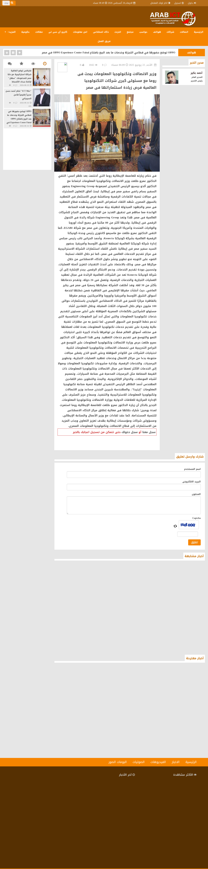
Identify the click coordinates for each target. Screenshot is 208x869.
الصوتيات (139, 762)
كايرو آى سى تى (57, 32)
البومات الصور (118, 762)
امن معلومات (80, 32)
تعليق (194, 542)
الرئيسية (198, 32)
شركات (170, 32)
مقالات (39, 32)
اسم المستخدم (192, 469)
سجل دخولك (130, 432)
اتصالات (184, 32)
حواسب (143, 32)
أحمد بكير (196, 72)
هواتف (157, 32)
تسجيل (177, 3)
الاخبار (176, 762)
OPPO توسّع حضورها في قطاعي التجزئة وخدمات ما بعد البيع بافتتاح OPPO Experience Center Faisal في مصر (108, 52)
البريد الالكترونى (191, 481)
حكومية (25, 32)
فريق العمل (104, 41)
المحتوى (196, 494)
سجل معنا (149, 432)
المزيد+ (11, 32)
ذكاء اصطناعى (101, 32)
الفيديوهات (158, 762)
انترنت (117, 32)
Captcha (196, 518)
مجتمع (130, 32)
